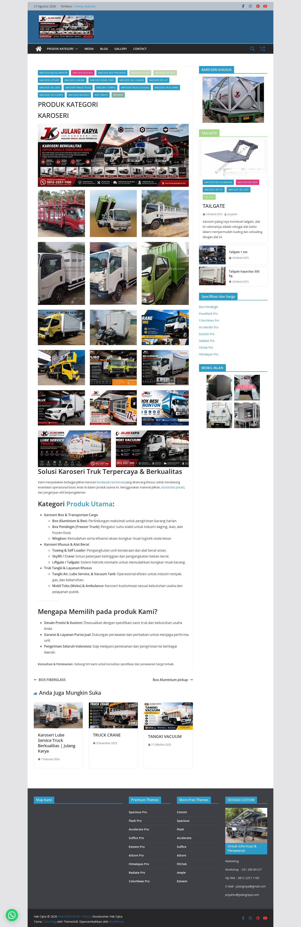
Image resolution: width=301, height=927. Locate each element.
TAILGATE (214, 205)
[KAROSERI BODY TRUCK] (39, 49)
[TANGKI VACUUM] (168, 705)
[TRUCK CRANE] (113, 705)
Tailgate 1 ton (238, 252)
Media (89, 49)
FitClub (182, 864)
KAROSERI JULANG (140, 72)
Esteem (182, 881)
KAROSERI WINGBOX (78, 94)
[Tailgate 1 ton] (212, 255)
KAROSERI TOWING (106, 87)
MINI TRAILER (101, 94)
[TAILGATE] (233, 158)
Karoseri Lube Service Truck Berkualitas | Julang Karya (56, 743)
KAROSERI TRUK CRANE (166, 87)
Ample (181, 873)
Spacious (183, 821)
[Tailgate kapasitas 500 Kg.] (212, 276)
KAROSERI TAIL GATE (50, 87)
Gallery (120, 49)
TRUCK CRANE (107, 735)
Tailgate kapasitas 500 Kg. (244, 273)
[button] (76, 49)
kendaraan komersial (110, 482)
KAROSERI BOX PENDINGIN (112, 72)
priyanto (232, 214)
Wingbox (118, 94)
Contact (140, 49)
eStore (181, 855)
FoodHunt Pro (208, 314)
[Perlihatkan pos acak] (262, 49)
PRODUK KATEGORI (60, 49)
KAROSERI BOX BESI (83, 72)
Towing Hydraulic (84, 6)
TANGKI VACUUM (165, 736)
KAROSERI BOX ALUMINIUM (53, 72)
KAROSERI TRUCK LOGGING (135, 87)
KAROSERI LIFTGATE (49, 80)
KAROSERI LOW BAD (74, 80)
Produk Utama (89, 503)
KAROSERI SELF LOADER (131, 80)
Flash (180, 829)
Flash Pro (135, 821)
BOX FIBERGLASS (52, 679)
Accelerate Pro (208, 327)
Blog (104, 49)
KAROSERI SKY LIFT (158, 80)
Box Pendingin (208, 307)
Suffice (181, 847)
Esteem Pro (207, 334)
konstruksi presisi (173, 487)
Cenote (182, 812)
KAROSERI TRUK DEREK (51, 94)
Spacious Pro (138, 812)
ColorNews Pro (209, 320)
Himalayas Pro (208, 354)
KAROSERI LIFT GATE (165, 72)
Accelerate (184, 838)
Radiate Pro (207, 341)
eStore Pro (136, 855)
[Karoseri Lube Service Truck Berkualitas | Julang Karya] (58, 705)
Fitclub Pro (206, 347)
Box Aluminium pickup (170, 679)
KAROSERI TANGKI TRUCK (78, 87)
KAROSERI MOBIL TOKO (102, 80)
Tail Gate (209, 197)
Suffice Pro (136, 838)
